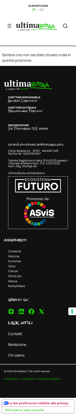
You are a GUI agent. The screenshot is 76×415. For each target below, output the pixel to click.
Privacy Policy (11, 379)
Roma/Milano (16, 286)
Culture (13, 271)
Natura (12, 281)
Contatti (15, 333)
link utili (20, 322)
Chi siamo (16, 355)
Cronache (14, 251)
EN (42, 9)
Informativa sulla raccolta (24, 410)
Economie (14, 261)
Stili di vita (14, 276)
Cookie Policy (28, 379)
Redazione (17, 344)
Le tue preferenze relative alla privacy (38, 403)
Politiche (13, 256)
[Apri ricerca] (65, 26)
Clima (11, 266)
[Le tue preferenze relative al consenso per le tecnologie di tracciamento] (72, 311)
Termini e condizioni (49, 379)
